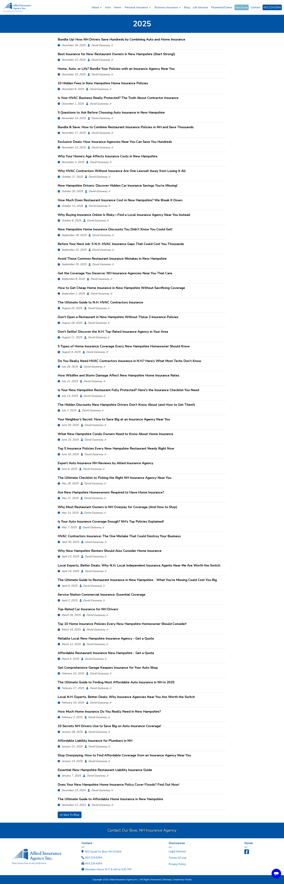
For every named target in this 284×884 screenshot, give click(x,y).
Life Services (200, 7)
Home (117, 7)
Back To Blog (69, 815)
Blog (187, 7)
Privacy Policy (177, 864)
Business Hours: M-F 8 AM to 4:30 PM (108, 869)
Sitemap (167, 879)
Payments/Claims (221, 7)
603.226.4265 (93, 863)
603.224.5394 (272, 7)
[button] (97, 7)
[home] (45, 7)
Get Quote (241, 7)
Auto (108, 7)
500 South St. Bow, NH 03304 (103, 851)
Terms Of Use (177, 857)
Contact (255, 7)
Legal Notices (177, 851)
